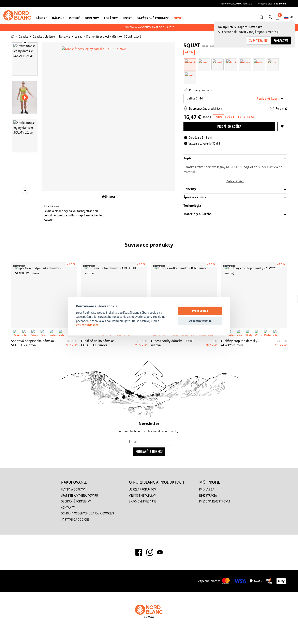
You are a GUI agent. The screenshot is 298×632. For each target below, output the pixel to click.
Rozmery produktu (200, 90)
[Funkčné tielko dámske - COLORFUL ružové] (114, 295)
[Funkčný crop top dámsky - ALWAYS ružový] (254, 295)
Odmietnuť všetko (200, 321)
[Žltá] (240, 333)
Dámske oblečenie (44, 36)
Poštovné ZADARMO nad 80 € (236, 3)
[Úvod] (12, 36)
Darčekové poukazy (153, 18)
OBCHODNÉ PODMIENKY (76, 501)
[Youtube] (160, 552)
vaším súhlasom (87, 325)
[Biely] (249, 333)
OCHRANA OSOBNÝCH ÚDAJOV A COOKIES (87, 513)
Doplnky (92, 18)
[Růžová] (190, 61)
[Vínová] (217, 61)
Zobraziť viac (235, 181)
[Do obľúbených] (282, 126)
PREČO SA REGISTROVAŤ (214, 501)
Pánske (41, 18)
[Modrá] (259, 61)
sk (291, 17)
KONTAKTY (68, 507)
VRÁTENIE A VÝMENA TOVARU (79, 495)
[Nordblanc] (17, 15)
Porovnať (281, 108)
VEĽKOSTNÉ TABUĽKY (142, 495)
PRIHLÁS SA (206, 489)
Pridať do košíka (229, 126)
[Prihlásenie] (269, 17)
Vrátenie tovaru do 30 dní (272, 3)
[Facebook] (138, 552)
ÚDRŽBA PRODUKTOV (142, 489)
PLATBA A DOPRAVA (73, 489)
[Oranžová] (190, 74)
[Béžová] (273, 61)
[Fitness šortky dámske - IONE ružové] (184, 295)
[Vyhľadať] (261, 17)
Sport (127, 18)
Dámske (58, 18)
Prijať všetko (200, 310)
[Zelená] (204, 61)
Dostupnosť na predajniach (205, 108)
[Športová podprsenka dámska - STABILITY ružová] (44, 295)
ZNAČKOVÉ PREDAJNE (142, 501)
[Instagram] (149, 552)
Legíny (78, 36)
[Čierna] (25, 333)
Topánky (111, 18)
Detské (74, 18)
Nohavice (64, 36)
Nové (178, 18)
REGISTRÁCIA (208, 495)
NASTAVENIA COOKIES (75, 519)
